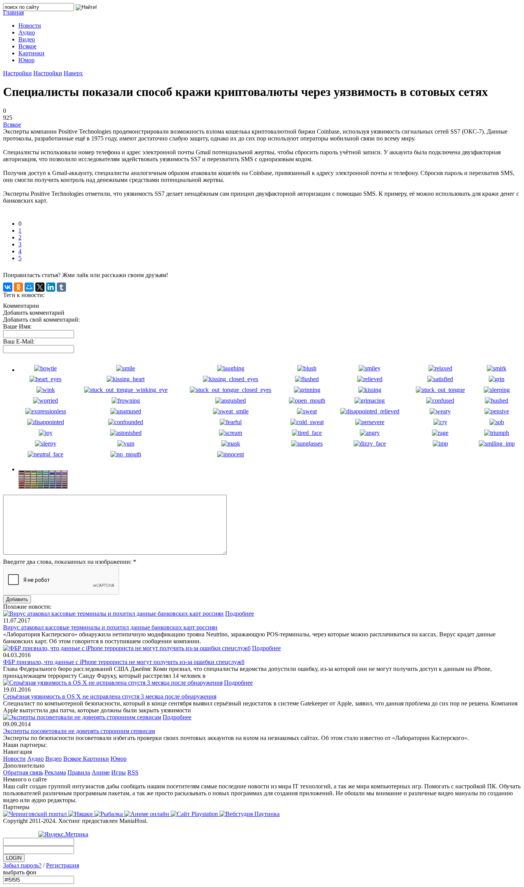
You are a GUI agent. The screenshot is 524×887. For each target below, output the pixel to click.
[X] (39, 287)
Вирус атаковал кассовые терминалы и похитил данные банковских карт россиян (110, 627)
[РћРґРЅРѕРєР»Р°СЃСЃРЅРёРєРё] (18, 287)
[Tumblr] (61, 287)
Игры (118, 772)
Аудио (35, 758)
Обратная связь (23, 772)
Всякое (12, 124)
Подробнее (239, 613)
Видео (53, 758)
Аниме (101, 772)
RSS (132, 772)
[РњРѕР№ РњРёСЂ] (29, 287)
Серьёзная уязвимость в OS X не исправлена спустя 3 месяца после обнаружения (109, 696)
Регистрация (62, 865)
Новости (14, 758)
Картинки (96, 758)
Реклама (55, 772)
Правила (79, 772)
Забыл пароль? (22, 865)
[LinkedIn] (50, 287)
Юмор (118, 758)
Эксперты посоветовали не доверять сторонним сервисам (79, 731)
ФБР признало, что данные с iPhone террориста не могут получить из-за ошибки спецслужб (123, 662)
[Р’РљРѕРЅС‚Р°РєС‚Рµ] (7, 287)
